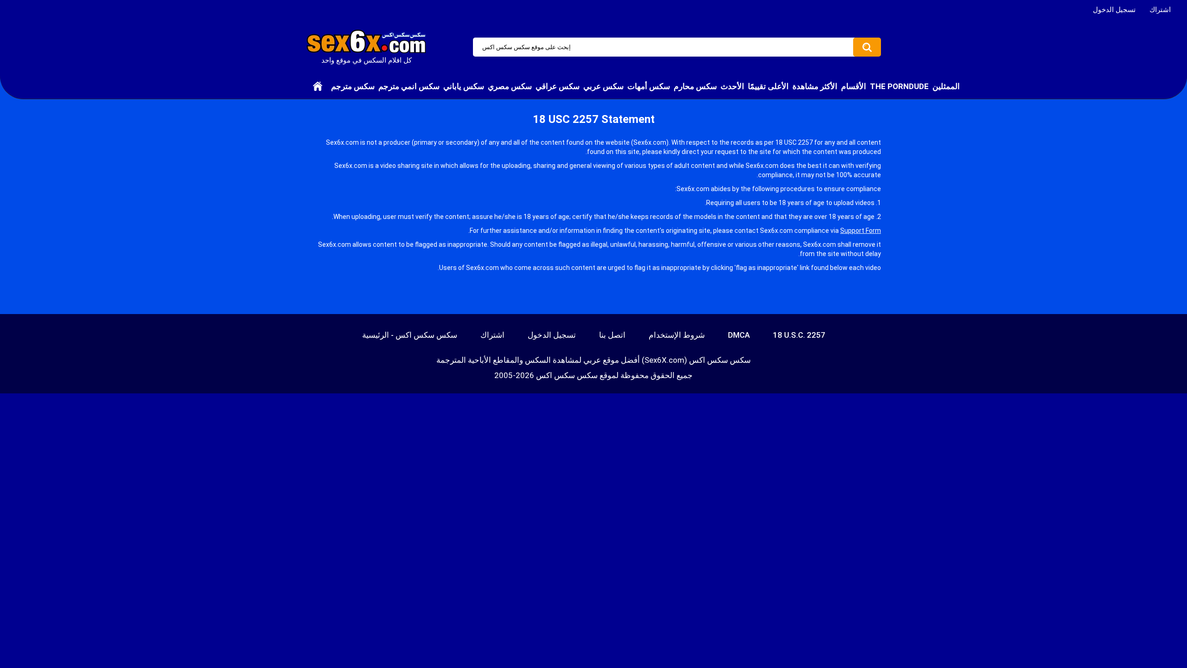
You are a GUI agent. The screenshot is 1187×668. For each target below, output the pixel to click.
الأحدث (732, 86)
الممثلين (946, 86)
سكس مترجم (353, 86)
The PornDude (899, 86)
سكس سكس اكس (567, 375)
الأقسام (853, 86)
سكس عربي (603, 86)
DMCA (739, 335)
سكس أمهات (648, 86)
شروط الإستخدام (677, 335)
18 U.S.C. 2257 (799, 335)
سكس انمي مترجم (409, 86)
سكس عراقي (558, 86)
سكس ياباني (463, 86)
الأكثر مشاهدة (814, 86)
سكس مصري (510, 86)
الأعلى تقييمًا (768, 86)
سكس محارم (695, 86)
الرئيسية (317, 86)
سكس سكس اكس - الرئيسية (409, 335)
